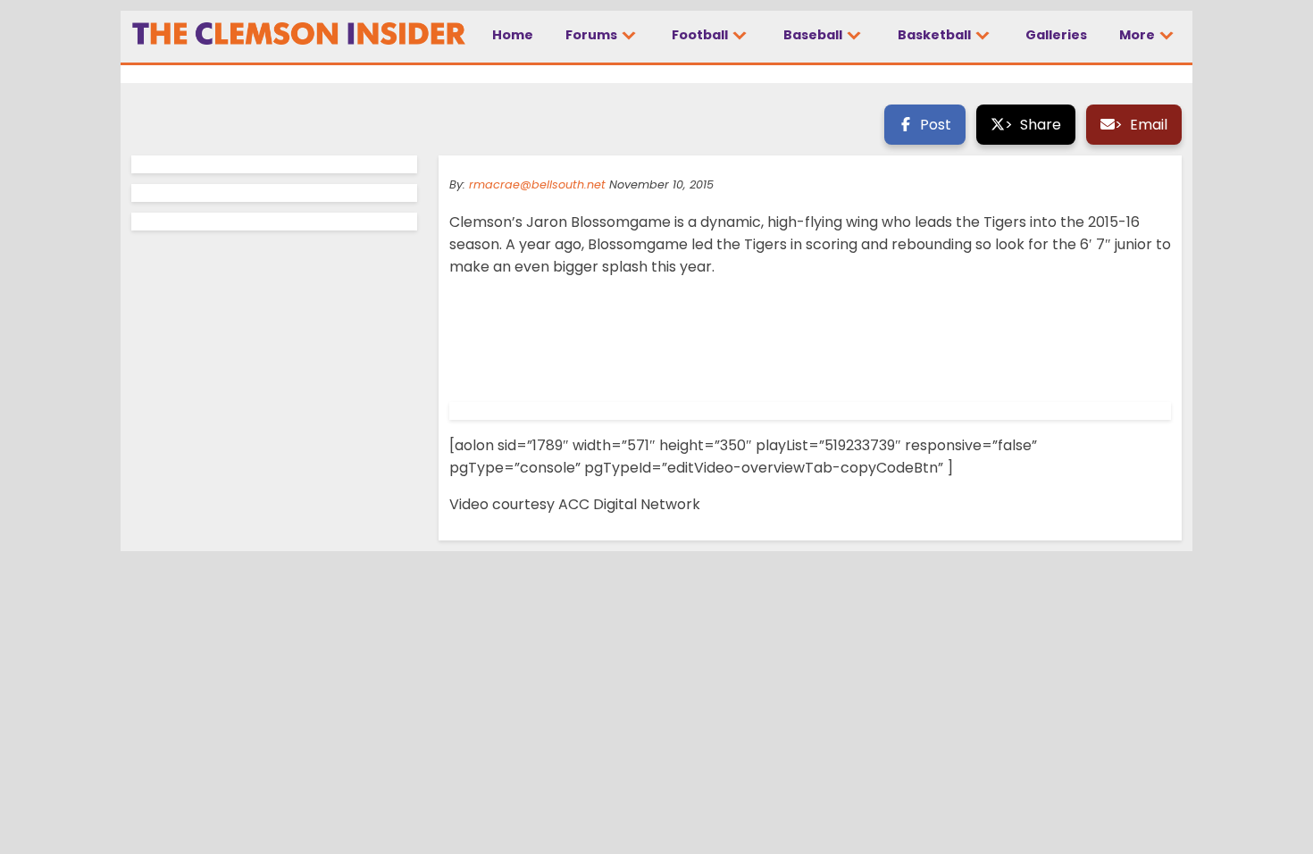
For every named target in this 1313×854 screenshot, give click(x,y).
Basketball (936, 35)
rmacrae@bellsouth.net (537, 184)
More (1138, 35)
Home (512, 35)
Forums (592, 35)
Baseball (814, 35)
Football (701, 35)
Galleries (1056, 35)
